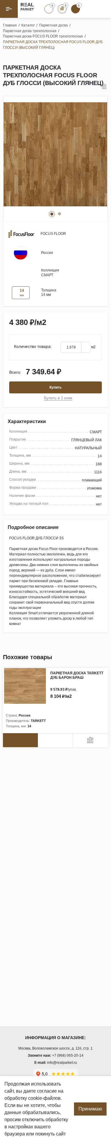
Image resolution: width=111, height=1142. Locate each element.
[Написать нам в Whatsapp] (88, 8)
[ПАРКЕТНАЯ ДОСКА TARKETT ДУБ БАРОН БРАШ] (26, 686)
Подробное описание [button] (33, 527)
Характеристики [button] (27, 421)
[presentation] (92, 658)
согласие (47, 1091)
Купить (55, 387)
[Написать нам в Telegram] (102, 8)
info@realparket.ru (62, 1063)
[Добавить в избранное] (96, 86)
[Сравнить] (104, 86)
